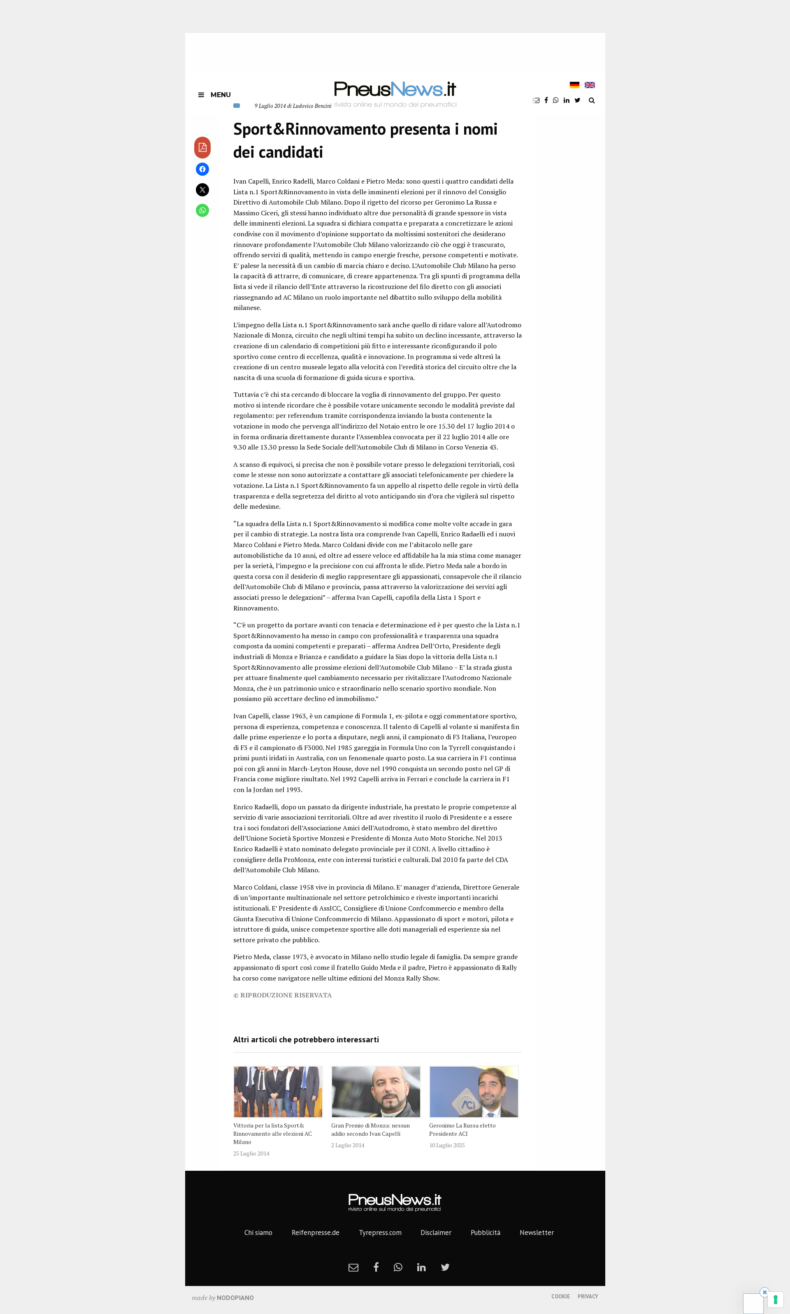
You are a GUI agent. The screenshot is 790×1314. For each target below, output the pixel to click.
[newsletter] (536, 100)
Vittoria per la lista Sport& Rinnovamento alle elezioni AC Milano (272, 1133)
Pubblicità (485, 1232)
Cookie (560, 1296)
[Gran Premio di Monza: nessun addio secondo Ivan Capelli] (376, 1092)
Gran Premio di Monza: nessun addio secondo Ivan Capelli (370, 1129)
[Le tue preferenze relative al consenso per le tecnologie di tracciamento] (775, 1299)
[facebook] (546, 100)
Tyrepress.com (380, 1232)
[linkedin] (566, 100)
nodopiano (235, 1297)
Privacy (588, 1296)
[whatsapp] (556, 100)
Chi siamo (258, 1232)
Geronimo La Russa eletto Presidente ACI (462, 1129)
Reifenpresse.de (315, 1232)
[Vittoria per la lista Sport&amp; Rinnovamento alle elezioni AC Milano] (278, 1092)
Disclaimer (436, 1232)
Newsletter (537, 1232)
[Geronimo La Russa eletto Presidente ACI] (474, 1092)
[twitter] (577, 100)
